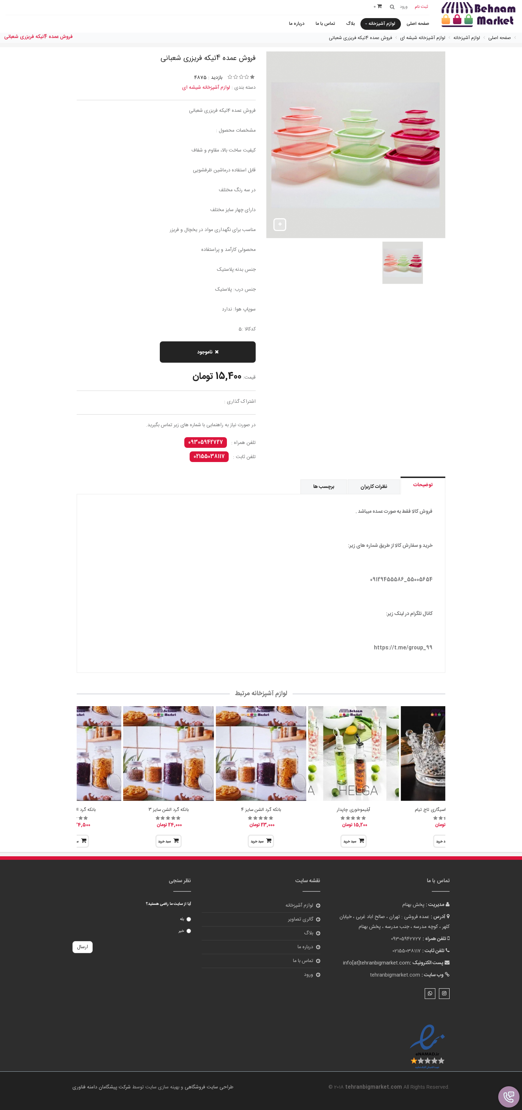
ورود (308, 975)
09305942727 (205, 442)
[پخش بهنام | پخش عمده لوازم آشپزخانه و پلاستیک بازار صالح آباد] (478, 15)
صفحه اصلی (418, 24)
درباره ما (296, 24)
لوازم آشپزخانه (382, 24)
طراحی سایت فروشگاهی (208, 1087)
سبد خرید (349, 842)
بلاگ (350, 24)
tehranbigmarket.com (395, 975)
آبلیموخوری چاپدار (353, 810)
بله (182, 919)
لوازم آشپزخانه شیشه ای (206, 87)
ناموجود (204, 352)
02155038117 (209, 456)
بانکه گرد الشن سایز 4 (261, 810)
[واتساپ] (430, 993)
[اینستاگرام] (444, 993)
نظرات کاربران (373, 487)
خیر (181, 931)
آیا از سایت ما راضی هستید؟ (168, 904)
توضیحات (423, 485)
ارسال (82, 947)
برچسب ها (323, 487)
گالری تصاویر (300, 919)
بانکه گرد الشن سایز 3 (168, 810)
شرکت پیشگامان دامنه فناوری (101, 1087)
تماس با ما (325, 24)
